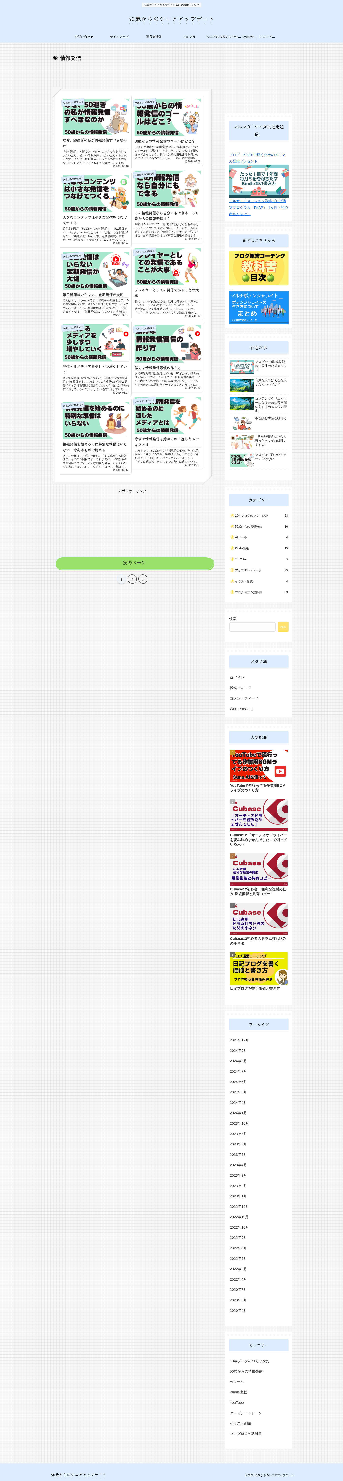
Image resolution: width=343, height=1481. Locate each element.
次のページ (134, 562)
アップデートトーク (261, 570)
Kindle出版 (261, 548)
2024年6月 (238, 1082)
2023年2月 (238, 1186)
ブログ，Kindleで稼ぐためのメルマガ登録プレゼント (257, 158)
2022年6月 (238, 1258)
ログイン (237, 678)
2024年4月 (238, 1102)
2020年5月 (238, 1300)
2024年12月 (239, 1040)
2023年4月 (238, 1165)
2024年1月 (238, 1113)
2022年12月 (239, 1206)
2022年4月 (238, 1279)
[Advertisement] (132, 74)
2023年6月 (238, 1144)
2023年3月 (238, 1175)
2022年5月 (238, 1269)
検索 (232, 619)
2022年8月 (238, 1248)
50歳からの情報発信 (261, 526)
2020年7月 (238, 1290)
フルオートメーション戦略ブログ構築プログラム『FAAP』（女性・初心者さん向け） (258, 207)
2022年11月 (239, 1217)
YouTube (261, 559)
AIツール (261, 537)
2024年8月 (238, 1061)
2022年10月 (239, 1227)
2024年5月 (238, 1092)
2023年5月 (238, 1154)
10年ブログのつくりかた (261, 515)
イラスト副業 (261, 581)
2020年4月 (238, 1310)
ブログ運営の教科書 (261, 592)
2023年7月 (238, 1134)
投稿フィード (240, 688)
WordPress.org (242, 709)
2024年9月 (238, 1050)
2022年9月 (238, 1238)
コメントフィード (244, 698)
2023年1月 (238, 1196)
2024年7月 (238, 1071)
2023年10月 (239, 1123)
